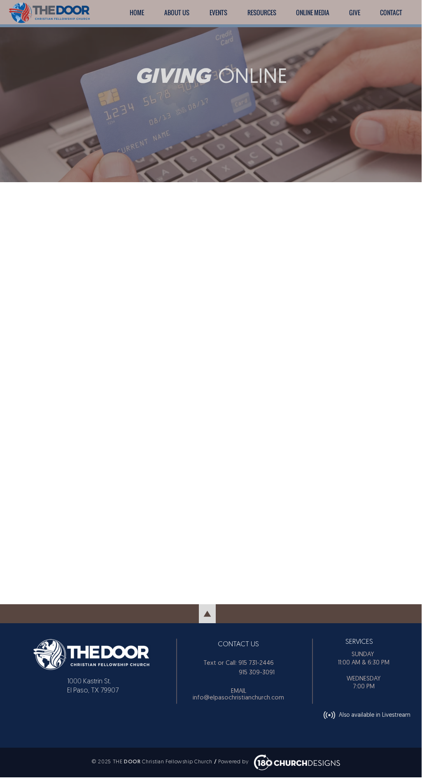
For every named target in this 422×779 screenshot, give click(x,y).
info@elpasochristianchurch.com (238, 698)
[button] (218, 13)
